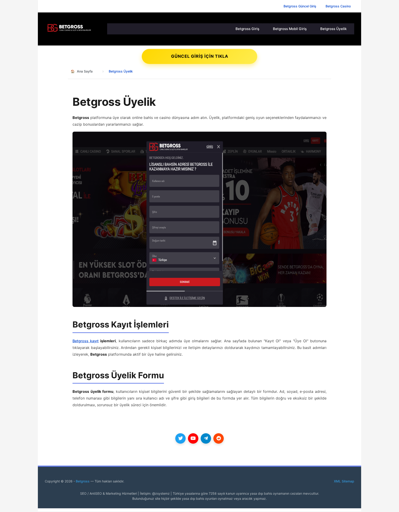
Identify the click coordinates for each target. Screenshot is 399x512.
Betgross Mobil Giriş (290, 29)
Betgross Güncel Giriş (300, 6)
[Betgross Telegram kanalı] (206, 438)
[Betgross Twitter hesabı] (180, 438)
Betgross (83, 481)
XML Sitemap (344, 481)
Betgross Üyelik (333, 29)
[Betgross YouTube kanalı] (193, 438)
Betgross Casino (338, 6)
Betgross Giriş (247, 29)
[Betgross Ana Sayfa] (74, 28)
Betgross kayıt (86, 341)
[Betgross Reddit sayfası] (218, 438)
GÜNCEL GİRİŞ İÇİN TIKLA (199, 56)
